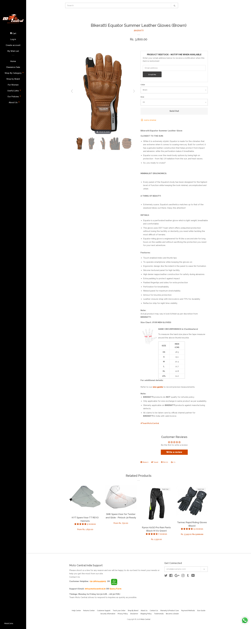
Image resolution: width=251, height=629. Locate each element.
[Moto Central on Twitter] (165, 576)
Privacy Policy (123, 614)
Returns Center (89, 610)
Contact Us (154, 610)
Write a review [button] (174, 452)
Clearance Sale (13, 67)
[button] (80, 524)
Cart (14, 33)
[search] (118, 5)
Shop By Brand (133, 610)
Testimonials (159, 614)
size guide (158, 387)
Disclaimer (134, 614)
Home (13, 61)
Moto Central (145, 619)
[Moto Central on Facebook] (171, 576)
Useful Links (13, 91)
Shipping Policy (146, 614)
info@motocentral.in (95, 589)
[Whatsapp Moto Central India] (114, 581)
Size (142, 97)
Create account (13, 45)
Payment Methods (188, 610)
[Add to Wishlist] (99, 487)
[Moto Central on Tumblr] (188, 576)
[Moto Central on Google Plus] (177, 576)
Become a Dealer (172, 614)
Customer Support (103, 610)
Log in (13, 39)
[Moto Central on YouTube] (193, 576)
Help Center (76, 610)
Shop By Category (13, 73)
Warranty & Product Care (169, 610)
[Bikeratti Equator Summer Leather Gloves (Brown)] (79, 143)
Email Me (152, 74)
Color (143, 85)
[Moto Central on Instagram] (183, 576)
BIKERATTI (138, 30)
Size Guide (201, 610)
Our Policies (13, 96)
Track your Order (119, 610)
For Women (13, 85)
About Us (13, 102)
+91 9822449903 (97, 581)
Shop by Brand (13, 79)
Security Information (107, 614)
